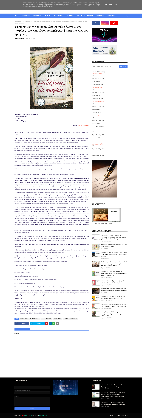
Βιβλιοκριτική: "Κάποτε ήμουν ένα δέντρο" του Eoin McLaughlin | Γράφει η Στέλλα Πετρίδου (113, 305)
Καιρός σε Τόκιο (96, 116)
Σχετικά (118, 415)
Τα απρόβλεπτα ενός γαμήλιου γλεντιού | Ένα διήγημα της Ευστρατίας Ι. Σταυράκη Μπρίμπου (114, 289)
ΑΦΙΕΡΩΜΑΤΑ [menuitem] (69, 16)
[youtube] (114, 23)
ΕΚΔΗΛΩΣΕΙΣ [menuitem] (37, 16)
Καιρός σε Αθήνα (97, 130)
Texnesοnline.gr (20, 38)
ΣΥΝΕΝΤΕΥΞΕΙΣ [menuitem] (58, 16)
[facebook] (96, 23)
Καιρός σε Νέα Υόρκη (98, 102)
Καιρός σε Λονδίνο (97, 73)
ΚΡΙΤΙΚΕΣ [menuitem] (47, 16)
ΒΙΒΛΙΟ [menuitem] (16, 16)
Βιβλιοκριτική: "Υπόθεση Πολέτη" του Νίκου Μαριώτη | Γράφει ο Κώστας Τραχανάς (112, 386)
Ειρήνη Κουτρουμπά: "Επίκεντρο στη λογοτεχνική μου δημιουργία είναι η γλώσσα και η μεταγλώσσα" (114, 313)
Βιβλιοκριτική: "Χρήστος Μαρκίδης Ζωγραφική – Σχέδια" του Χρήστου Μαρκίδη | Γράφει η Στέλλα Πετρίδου (114, 254)
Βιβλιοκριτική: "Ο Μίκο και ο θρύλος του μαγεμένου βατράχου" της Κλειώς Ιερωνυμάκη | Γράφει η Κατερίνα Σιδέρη (114, 273)
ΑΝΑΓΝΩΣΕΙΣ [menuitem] (100, 16)
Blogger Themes (43, 415)
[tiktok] (123, 23)
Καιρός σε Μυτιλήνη (97, 144)
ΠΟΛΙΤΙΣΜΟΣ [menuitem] (26, 16)
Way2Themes (28, 415)
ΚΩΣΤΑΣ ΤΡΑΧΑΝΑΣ (46, 318)
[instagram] (105, 23)
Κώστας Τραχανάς (83, 125)
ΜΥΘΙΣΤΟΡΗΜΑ (57, 318)
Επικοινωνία (125, 415)
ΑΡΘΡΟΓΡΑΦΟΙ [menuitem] (111, 16)
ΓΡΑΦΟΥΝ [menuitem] (90, 16)
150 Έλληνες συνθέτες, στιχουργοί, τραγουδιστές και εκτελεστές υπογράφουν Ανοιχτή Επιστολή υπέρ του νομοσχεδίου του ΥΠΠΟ (114, 263)
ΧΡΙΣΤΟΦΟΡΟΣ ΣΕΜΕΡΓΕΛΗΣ (29, 21)
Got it (117, 5)
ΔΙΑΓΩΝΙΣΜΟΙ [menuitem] (81, 16)
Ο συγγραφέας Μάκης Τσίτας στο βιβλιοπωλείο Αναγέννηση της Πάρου (114, 245)
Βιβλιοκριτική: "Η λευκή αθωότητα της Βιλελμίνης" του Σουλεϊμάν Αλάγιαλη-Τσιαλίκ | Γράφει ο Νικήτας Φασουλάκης (113, 237)
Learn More (109, 5)
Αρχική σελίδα (17, 21)
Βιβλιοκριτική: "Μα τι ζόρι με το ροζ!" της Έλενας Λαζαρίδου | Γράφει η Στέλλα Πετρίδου (114, 282)
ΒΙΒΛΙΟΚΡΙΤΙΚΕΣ (24, 318)
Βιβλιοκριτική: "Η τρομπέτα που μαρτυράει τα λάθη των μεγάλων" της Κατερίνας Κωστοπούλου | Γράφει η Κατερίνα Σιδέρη (113, 394)
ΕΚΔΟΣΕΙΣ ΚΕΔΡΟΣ (35, 318)
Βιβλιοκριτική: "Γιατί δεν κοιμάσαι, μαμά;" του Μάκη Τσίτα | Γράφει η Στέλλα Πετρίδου (113, 297)
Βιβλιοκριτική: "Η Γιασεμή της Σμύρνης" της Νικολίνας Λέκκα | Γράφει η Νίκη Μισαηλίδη (113, 403)
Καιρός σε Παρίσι (97, 87)
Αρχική (112, 415)
